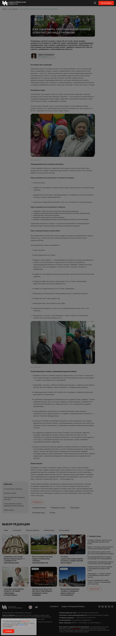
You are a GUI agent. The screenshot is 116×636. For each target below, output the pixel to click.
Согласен (8, 631)
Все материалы (106, 3)
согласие (21, 625)
